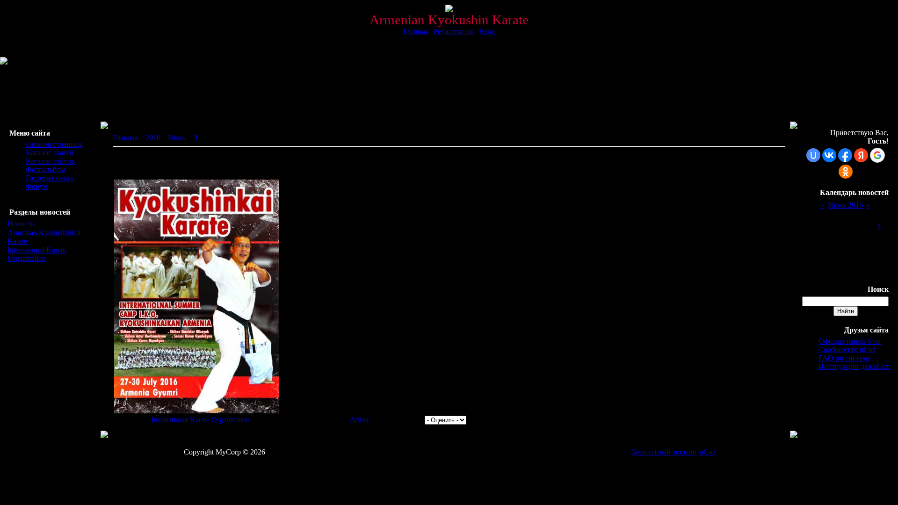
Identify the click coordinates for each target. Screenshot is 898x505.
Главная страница (54, 144)
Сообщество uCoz (847, 350)
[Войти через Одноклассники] (846, 172)
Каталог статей (50, 153)
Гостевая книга (50, 178)
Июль (177, 138)
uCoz (708, 452)
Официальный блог (850, 341)
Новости (21, 224)
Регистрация (454, 32)
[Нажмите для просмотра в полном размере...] (196, 411)
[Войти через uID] (813, 155)
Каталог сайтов (50, 161)
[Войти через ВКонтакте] (829, 155)
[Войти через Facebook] (845, 155)
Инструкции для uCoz (853, 366)
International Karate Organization (36, 254)
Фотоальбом (45, 169)
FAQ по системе (844, 358)
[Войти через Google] (877, 155)
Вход (487, 32)
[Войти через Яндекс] (861, 155)
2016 (152, 138)
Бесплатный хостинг (665, 452)
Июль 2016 (845, 205)
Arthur (359, 420)
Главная (415, 32)
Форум (37, 186)
